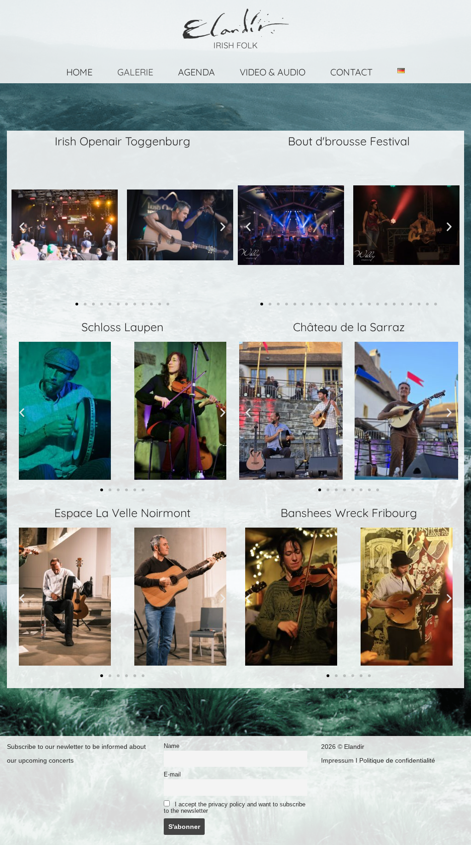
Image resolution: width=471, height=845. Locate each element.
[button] (22, 226)
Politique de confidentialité (397, 760)
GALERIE (135, 72)
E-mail (172, 774)
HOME (79, 72)
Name (171, 746)
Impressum (337, 760)
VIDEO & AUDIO (272, 72)
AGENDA (196, 72)
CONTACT (351, 72)
